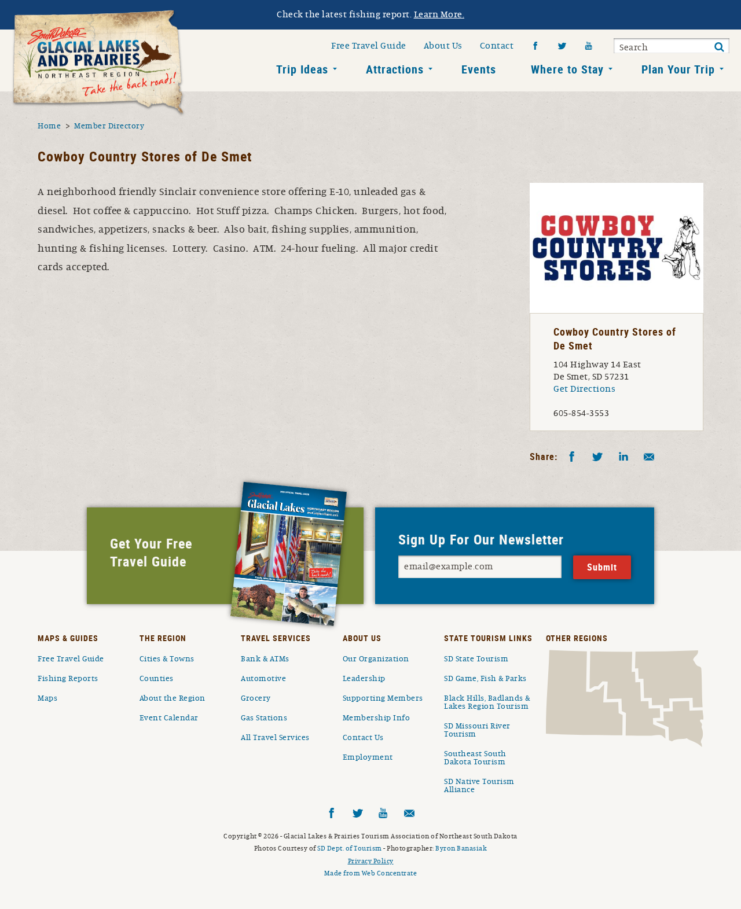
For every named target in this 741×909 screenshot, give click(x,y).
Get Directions (584, 388)
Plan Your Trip (678, 69)
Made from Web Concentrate (370, 873)
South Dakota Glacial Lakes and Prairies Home (98, 63)
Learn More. (439, 14)
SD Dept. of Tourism (349, 848)
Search (633, 47)
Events (478, 69)
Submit (719, 47)
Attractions (395, 69)
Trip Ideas (302, 69)
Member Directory (109, 126)
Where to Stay (567, 69)
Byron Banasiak (461, 848)
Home (49, 126)
